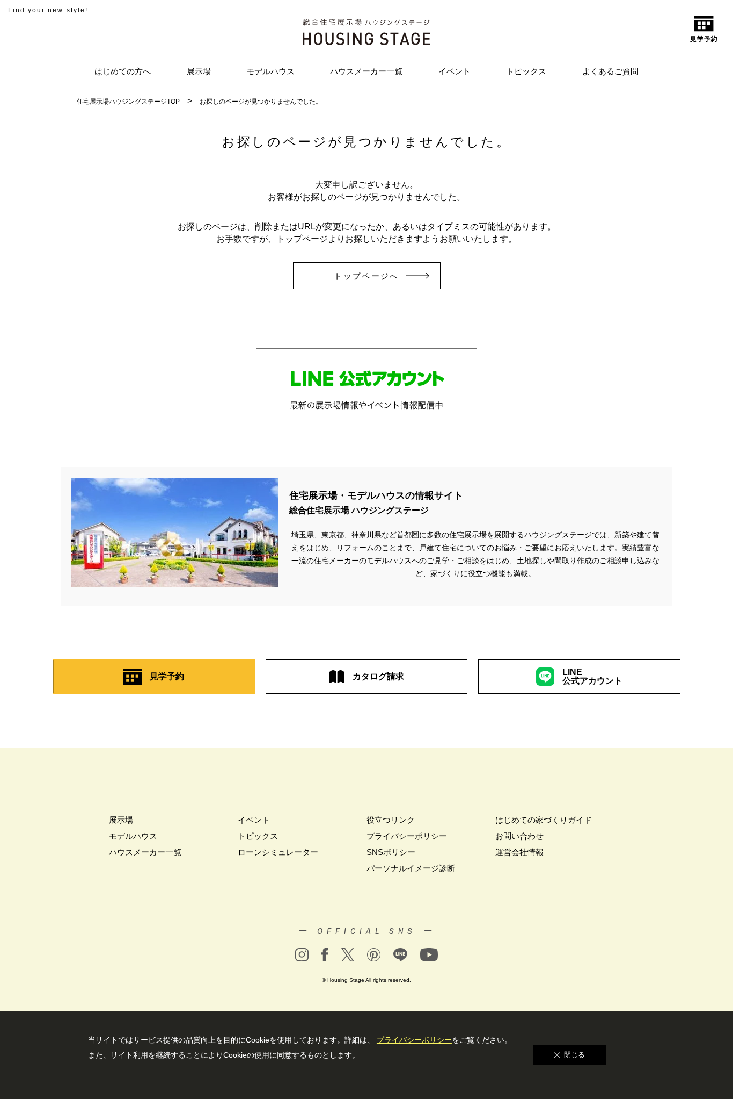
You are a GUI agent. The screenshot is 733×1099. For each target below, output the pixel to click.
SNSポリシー (390, 852)
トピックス (526, 71)
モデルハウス (270, 71)
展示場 (199, 71)
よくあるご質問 (610, 71)
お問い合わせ (519, 836)
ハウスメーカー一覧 (366, 71)
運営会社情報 (519, 852)
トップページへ (366, 276)
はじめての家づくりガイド (543, 819)
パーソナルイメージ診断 (410, 868)
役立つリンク (390, 819)
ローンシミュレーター (278, 852)
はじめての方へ (122, 71)
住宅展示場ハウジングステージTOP (128, 101)
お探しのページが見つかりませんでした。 (261, 101)
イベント (454, 71)
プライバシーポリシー (406, 836)
